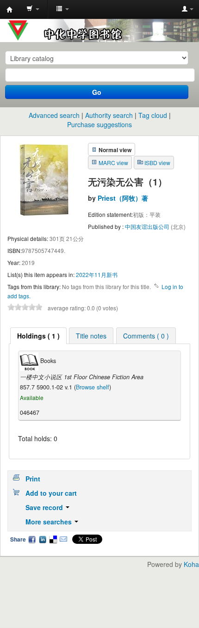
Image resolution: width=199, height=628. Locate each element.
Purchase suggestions (99, 124)
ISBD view (157, 162)
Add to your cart (51, 493)
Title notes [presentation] (91, 335)
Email (63, 539)
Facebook (32, 539)
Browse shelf (92, 387)
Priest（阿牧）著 (123, 198)
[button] (32, 9)
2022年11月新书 (97, 274)
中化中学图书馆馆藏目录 (9, 9)
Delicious (52, 539)
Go (96, 92)
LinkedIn (42, 539)
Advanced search (54, 115)
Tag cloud (152, 115)
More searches (49, 521)
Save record (45, 507)
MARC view (113, 162)
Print (32, 478)
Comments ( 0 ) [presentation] (146, 335)
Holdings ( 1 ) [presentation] (38, 335)
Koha (191, 564)
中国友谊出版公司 (148, 226)
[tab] (38, 335)
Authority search (109, 115)
